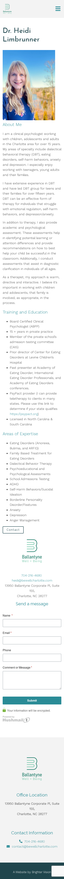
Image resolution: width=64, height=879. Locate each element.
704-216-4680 (32, 575)
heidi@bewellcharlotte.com (32, 580)
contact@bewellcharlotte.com (34, 846)
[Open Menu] (57, 9)
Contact (13, 530)
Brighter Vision (41, 872)
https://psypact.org (24, 414)
